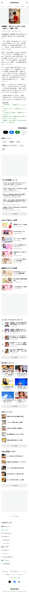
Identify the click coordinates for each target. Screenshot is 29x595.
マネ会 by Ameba (7, 533)
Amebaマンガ (6, 550)
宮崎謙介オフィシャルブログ (9, 145)
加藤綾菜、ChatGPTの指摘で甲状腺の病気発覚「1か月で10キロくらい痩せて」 (18, 324)
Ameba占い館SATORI (8, 557)
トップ (3, 6)
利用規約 (8, 574)
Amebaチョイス (6, 526)
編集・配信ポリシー (15, 571)
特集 (23, 6)
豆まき (18, 142)
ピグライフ (5, 553)
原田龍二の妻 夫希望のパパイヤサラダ (16, 462)
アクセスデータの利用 (14, 577)
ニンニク (21, 145)
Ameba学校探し (6, 563)
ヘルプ (24, 571)
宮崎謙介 (12, 142)
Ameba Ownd (6, 540)
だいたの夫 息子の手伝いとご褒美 (15, 479)
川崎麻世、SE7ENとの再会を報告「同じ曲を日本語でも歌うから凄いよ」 (15, 208)
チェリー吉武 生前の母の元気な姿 (15, 468)
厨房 (3, 149)
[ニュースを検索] (27, 2)
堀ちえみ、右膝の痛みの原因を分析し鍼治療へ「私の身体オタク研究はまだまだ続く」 (14, 195)
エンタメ (9, 6)
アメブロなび (6, 560)
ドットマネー (6, 530)
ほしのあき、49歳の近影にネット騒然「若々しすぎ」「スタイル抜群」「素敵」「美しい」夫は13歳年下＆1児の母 (18, 352)
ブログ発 (17, 6)
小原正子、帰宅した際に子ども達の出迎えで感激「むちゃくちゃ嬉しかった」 (15, 189)
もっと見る (14, 214)
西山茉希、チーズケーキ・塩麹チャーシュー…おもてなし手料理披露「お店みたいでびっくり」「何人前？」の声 (18, 345)
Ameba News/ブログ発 (16, 31)
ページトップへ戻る (14, 516)
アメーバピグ (6, 543)
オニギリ (4, 142)
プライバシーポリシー (18, 574)
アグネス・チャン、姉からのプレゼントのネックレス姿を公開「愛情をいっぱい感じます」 (15, 183)
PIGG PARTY (6, 546)
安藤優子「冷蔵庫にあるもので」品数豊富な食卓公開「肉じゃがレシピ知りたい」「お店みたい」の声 (18, 332)
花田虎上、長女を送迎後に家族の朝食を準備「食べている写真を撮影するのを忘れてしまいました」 (15, 201)
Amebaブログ (6, 536)
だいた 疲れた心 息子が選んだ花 (15, 456)
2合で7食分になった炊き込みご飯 (15, 474)
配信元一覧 (5, 571)
